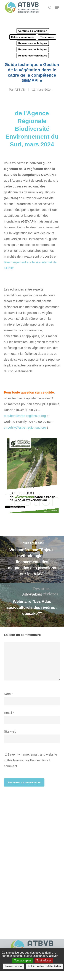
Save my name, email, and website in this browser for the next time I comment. (30, 760)
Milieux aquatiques (22, 37)
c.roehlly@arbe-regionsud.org (25, 427)
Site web (10, 731)
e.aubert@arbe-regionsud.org (25, 416)
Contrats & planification (32, 30)
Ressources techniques (32, 43)
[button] (57, 7)
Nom (8, 694)
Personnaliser (13, 966)
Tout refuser (43, 960)
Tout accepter (22, 960)
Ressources (47, 37)
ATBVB (20, 89)
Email (9, 712)
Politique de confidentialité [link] (44, 966)
